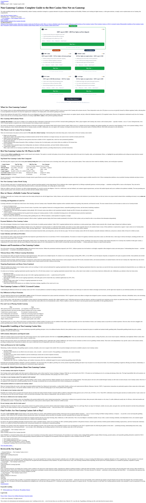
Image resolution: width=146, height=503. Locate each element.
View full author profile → (7, 445)
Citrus (5, 1)
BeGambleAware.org (85, 102)
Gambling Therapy (24, 490)
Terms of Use (11, 496)
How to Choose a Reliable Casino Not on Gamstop (56, 24)
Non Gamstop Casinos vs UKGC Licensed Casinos (107, 24)
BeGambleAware (8, 490)
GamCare (16, 490)
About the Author (28, 496)
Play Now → (73, 44)
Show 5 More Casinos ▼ (73, 99)
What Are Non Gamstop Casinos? (9, 24)
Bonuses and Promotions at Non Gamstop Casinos (81, 24)
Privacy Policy (4, 496)
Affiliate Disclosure (19, 496)
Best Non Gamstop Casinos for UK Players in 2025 (30, 24)
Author (2, 2)
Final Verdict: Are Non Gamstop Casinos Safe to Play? (45, 25)
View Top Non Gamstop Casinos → (9, 15)
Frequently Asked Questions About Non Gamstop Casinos (17, 25)
